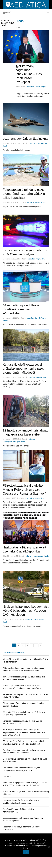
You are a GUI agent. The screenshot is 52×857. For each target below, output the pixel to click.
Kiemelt (37, 87)
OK (26, 852)
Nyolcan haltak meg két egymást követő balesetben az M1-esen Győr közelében (26, 610)
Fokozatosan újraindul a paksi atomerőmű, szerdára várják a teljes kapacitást (24, 193)
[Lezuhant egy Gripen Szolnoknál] (26, 119)
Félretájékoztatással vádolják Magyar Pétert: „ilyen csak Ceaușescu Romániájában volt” (24, 489)
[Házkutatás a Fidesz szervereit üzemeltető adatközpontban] (26, 528)
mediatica (30, 87)
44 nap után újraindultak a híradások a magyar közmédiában (21, 309)
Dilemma (7, 776)
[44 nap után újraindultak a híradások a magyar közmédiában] (26, 286)
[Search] (48, 12)
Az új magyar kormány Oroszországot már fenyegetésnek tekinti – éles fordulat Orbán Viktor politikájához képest (22, 74)
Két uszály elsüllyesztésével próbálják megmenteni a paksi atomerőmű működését (24, 368)
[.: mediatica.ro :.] (26, 8)
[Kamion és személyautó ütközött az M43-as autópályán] (26, 231)
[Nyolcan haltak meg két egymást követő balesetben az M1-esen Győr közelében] (26, 587)
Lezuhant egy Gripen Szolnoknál (25, 138)
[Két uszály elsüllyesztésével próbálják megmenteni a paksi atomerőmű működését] (26, 345)
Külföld (11, 442)
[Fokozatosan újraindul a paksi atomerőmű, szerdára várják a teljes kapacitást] (26, 170)
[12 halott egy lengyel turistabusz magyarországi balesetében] (26, 411)
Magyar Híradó (40, 202)
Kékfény (5, 442)
